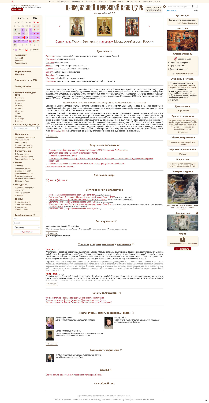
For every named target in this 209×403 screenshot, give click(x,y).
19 (23, 37)
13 (27, 34)
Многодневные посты (24, 173)
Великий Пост (23, 181)
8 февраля (19, 98)
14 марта (18, 106)
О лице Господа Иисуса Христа (63, 156)
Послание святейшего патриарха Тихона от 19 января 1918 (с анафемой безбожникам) (88, 150)
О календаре (22, 134)
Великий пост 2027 (23, 171)
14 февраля (20, 101)
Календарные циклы (23, 147)
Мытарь (182, 154)
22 (34, 37)
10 (15, 34)
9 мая (17, 113)
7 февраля (51, 56)
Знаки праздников (22, 193)
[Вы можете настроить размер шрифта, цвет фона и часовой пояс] (164, 6)
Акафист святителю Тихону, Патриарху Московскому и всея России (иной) (79, 302)
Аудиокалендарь (182, 53)
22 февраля (51, 59)
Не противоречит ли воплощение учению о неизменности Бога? (182, 165)
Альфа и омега (182, 111)
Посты (18, 162)
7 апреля (50, 62)
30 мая (18, 116)
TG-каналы (172, 10)
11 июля (49, 69)
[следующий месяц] (28, 18)
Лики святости (21, 142)
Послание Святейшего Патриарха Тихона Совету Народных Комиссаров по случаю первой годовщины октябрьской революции (101, 160)
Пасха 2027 (20, 190)
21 (30, 37)
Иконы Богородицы (23, 204)
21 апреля (19, 111)
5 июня (49, 66)
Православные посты (26, 178)
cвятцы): (108, 13)
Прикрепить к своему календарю (91, 396)
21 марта (18, 108)
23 (38, 37)
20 (27, 37)
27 (15, 26)
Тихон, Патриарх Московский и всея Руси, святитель (72, 195)
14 (30, 34)
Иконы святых (21, 207)
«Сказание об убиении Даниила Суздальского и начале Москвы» (182, 86)
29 (23, 26)
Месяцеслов (99, 13)
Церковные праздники (24, 188)
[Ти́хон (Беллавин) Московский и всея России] (77, 26)
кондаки (95, 244)
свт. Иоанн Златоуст (187, 23)
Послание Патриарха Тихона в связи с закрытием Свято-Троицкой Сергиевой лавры (87, 164)
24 (15, 41)
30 (27, 26)
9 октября (50, 75)
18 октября (51, 78)
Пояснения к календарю (25, 137)
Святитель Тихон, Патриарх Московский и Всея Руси (72, 202)
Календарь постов (22, 168)
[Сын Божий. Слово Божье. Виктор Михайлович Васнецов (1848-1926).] (182, 223)
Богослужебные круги (24, 157)
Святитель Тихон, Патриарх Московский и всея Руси (72, 209)
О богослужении (22, 154)
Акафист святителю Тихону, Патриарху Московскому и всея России (76, 300)
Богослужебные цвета (24, 159)
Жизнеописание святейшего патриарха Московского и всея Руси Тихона (81, 204)
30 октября (19, 118)
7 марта (18, 103)
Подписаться (27, 232)
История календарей (23, 145)
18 (19, 37)
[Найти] (196, 6)
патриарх (106, 41)
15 (34, 34)
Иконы (18, 199)
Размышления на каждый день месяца (183, 143)
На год (18, 58)
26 (23, 41)
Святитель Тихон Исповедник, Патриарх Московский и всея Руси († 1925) (82, 197)
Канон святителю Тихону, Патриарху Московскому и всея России (75, 298)
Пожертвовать (17, 9)
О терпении (182, 132)
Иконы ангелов (21, 209)
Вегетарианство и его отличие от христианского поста (73, 153)
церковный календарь (104, 8)
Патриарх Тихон (56, 206)
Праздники (21, 184)
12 (23, 34)
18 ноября (50, 81)
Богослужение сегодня (59, 236)
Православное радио (184, 73)
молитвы (108, 244)
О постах (19, 166)
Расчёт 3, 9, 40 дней (25, 124)
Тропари (83, 244)
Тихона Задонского (58, 131)
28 (19, 26)
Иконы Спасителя (22, 202)
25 (19, 41)
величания (124, 244)
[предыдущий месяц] (15, 18)
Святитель (63, 41)
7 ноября (18, 121)
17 (15, 37)
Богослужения (23, 151)
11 (19, 34)
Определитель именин (23, 72)
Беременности (21, 63)
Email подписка (23, 215)
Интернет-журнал (183, 171)
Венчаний (19, 61)
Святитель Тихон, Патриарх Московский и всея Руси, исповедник (78, 200)
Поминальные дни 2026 (25, 93)
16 (38, 34)
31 (30, 26)
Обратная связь (123, 396)
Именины (19, 195)
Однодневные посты (23, 176)
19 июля (50, 72)
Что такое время (22, 140)
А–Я (113, 13)
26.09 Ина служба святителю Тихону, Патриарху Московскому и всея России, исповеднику (86, 229)
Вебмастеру (111, 396)
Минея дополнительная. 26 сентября (62, 226)
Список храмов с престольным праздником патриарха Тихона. (74, 375)
